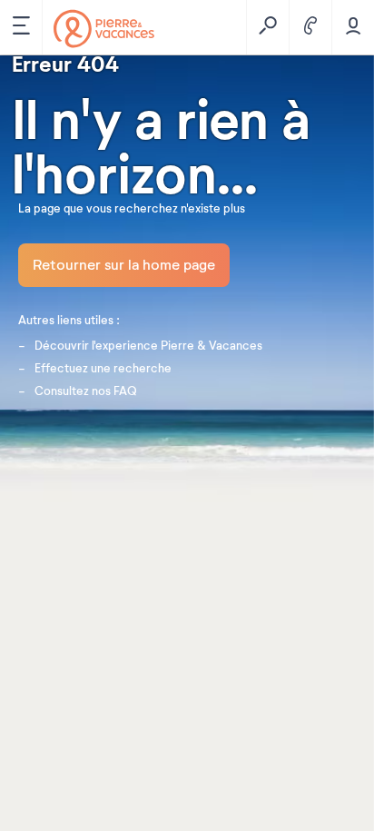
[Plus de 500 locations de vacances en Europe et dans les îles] (104, 28)
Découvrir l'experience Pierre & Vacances (148, 346)
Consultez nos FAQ (85, 391)
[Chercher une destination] (267, 27)
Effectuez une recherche (103, 368)
